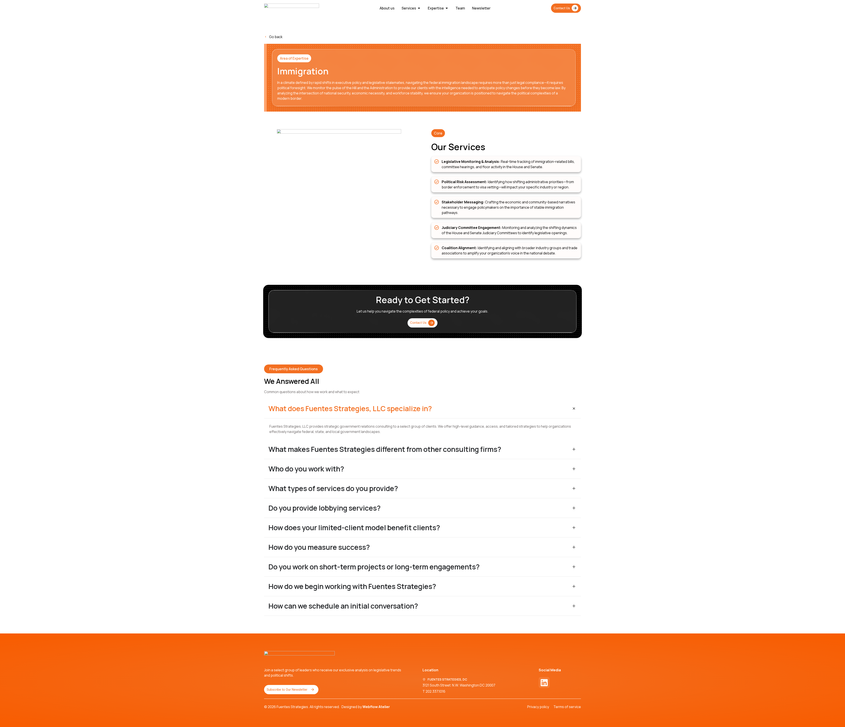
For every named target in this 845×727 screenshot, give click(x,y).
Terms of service (567, 706)
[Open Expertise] (446, 8)
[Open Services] (419, 8)
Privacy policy (538, 706)
